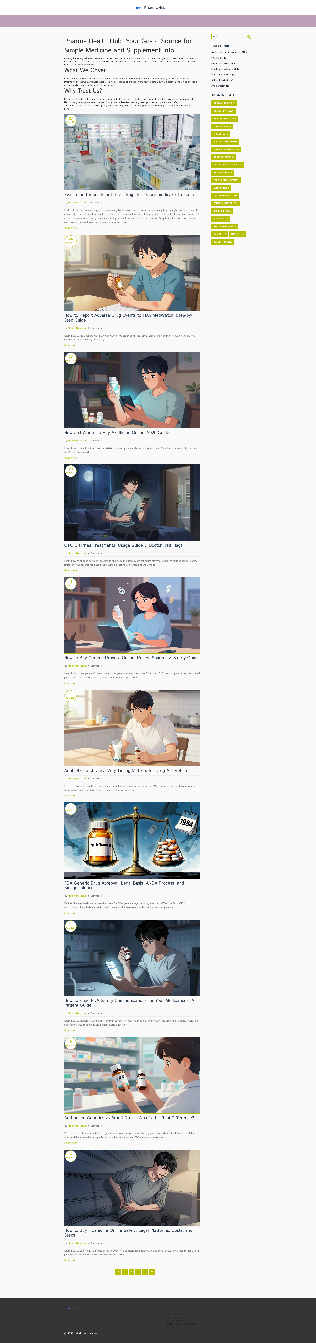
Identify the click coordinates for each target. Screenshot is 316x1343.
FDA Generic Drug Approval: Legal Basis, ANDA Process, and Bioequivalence (124, 886)
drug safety (220, 218)
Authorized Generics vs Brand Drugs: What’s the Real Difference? (129, 1118)
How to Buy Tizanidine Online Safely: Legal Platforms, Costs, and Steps (128, 1233)
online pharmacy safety (227, 164)
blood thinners (222, 242)
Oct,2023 (71, 122)
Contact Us (173, 1327)
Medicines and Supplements (229, 52)
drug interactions (224, 118)
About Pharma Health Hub (181, 1314)
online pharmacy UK (225, 195)
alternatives (221, 188)
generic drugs (222, 126)
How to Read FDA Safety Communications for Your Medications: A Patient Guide (129, 1003)
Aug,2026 (71, 242)
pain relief (219, 234)
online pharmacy (223, 111)
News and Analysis (223, 74)
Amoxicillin (237, 234)
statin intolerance (224, 226)
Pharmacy (219, 58)
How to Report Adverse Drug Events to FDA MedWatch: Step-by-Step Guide (128, 318)
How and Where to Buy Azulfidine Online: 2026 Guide (116, 433)
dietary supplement (225, 141)
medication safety (224, 103)
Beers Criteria (222, 211)
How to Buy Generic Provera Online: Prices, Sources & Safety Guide (131, 658)
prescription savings (225, 180)
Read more (70, 228)
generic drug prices (225, 203)
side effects (220, 134)
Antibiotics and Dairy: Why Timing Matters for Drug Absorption (125, 770)
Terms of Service (176, 1317)
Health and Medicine (225, 63)
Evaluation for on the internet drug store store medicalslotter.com (129, 195)
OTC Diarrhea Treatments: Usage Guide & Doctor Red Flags (123, 545)
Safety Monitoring (222, 80)
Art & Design (220, 86)
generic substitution (226, 149)
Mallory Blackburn (77, 202)
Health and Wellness (225, 69)
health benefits (222, 172)
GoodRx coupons (223, 157)
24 (152, 1271)
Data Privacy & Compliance (181, 1324)
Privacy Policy (174, 1320)
